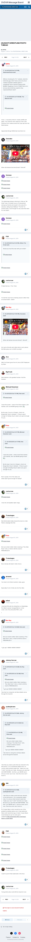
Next (25, 57)
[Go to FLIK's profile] (3, 237)
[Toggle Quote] (4, 70)
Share (8, 919)
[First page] (2, 57)
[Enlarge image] (9, 108)
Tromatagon (10, 515)
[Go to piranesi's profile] (3, 577)
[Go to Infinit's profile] (3, 601)
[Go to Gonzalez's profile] (3, 140)
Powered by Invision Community (15, 939)
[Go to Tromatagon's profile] (3, 516)
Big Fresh (9, 372)
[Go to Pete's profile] (3, 426)
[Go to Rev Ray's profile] (3, 308)
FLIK (7, 236)
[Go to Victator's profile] (3, 176)
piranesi (8, 576)
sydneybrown (10, 707)
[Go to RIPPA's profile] (3, 65)
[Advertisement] (15, 25)
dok (7, 783)
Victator (9, 175)
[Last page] (29, 57)
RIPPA (4, 49)
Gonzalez (9, 139)
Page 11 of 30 (15, 57)
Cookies (22, 937)
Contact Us (16, 937)
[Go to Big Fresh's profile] (3, 373)
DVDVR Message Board (12, 2)
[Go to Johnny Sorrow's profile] (3, 661)
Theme (8, 937)
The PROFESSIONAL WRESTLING (19, 51)
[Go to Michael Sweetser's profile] (3, 388)
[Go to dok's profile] (3, 784)
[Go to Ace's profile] (3, 358)
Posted (12, 66)
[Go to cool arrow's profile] (3, 197)
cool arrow (9, 196)
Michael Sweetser (12, 387)
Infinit (8, 601)
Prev (5, 57)
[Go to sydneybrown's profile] (3, 707)
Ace (7, 357)
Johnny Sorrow (11, 660)
